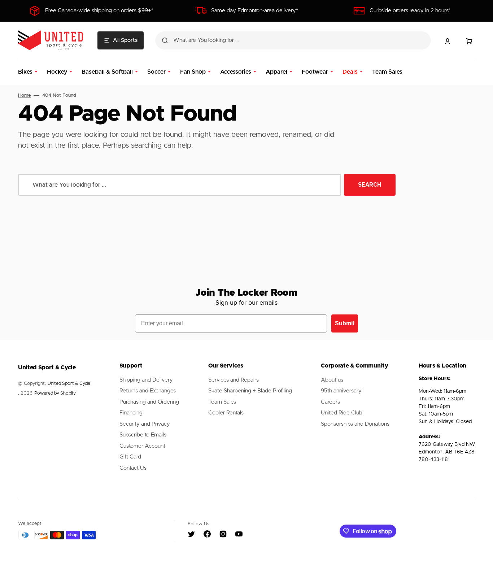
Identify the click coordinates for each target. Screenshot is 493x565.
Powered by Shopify (55, 393)
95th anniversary (341, 391)
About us (332, 380)
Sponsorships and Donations (355, 424)
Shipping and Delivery (146, 380)
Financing (131, 413)
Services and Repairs (233, 380)
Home (24, 95)
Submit (344, 323)
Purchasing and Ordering (149, 402)
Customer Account (142, 446)
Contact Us (133, 468)
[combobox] (293, 40)
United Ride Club (341, 413)
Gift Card (130, 457)
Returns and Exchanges (147, 391)
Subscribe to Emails (142, 435)
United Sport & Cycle (69, 383)
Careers (330, 402)
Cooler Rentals (226, 413)
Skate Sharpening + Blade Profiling (250, 391)
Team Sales (222, 402)
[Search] (165, 40)
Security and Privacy (144, 424)
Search (369, 184)
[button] (447, 41)
